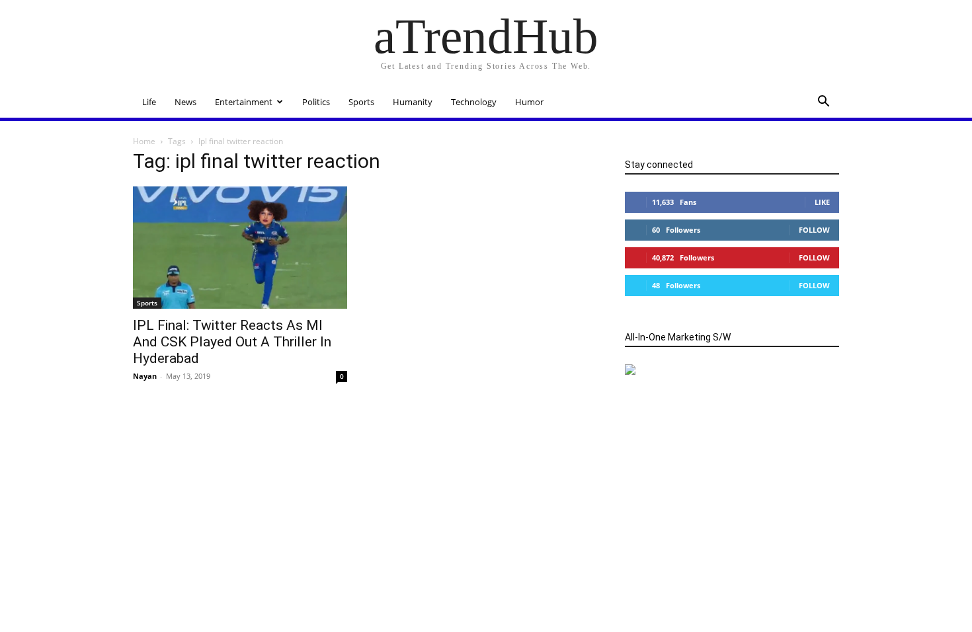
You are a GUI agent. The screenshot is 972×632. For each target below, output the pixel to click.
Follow (814, 230)
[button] (823, 103)
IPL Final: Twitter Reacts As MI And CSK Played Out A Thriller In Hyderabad (232, 341)
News (185, 102)
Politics (316, 102)
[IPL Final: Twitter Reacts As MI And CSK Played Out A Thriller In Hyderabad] (240, 247)
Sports (361, 102)
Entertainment (243, 102)
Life (149, 102)
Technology (474, 102)
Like (822, 202)
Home (144, 141)
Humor (529, 102)
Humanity (412, 102)
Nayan (145, 376)
